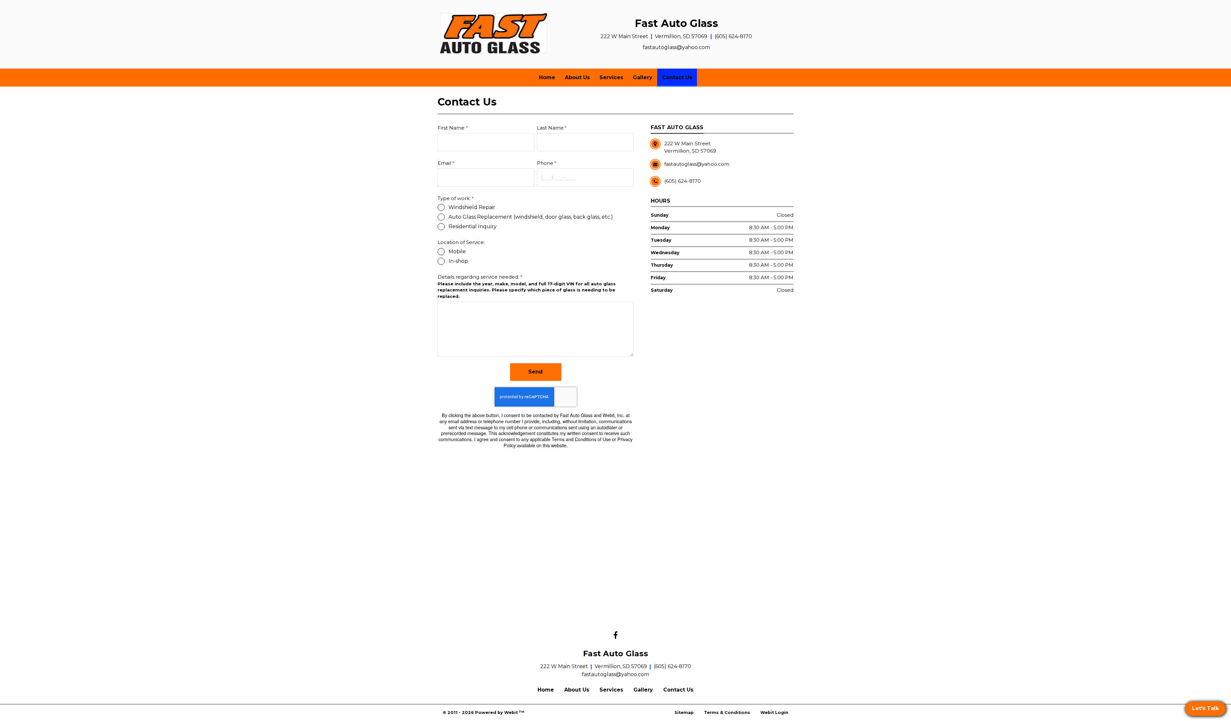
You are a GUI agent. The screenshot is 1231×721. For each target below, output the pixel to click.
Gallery (642, 77)
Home (547, 77)
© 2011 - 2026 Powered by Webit (483, 712)
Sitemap (684, 712)
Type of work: (454, 198)
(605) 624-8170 (733, 36)
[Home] (494, 33)
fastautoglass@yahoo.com (676, 47)
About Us (577, 77)
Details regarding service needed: (478, 277)
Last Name (550, 128)
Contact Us (679, 77)
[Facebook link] (615, 636)
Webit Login (774, 712)
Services (611, 77)
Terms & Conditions (727, 712)
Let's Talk (1205, 708)
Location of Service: (461, 242)
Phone (545, 163)
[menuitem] (547, 78)
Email (444, 163)
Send (535, 372)
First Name (451, 128)
